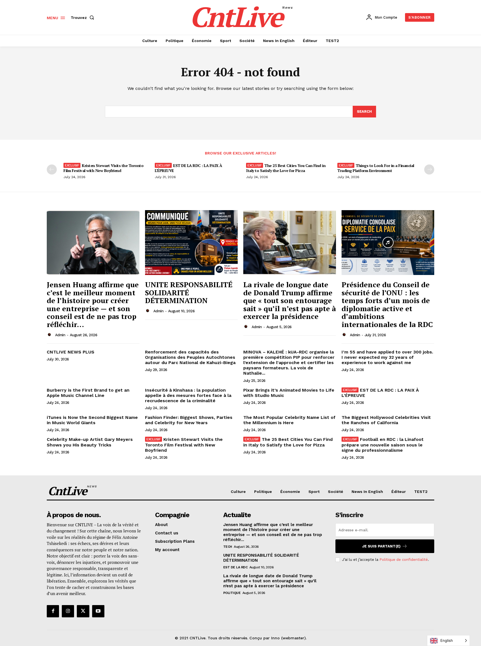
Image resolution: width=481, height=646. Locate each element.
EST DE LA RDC (235, 567)
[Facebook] (53, 611)
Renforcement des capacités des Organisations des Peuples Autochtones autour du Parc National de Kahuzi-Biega (190, 357)
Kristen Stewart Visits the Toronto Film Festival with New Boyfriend (103, 168)
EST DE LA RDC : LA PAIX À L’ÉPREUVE (188, 168)
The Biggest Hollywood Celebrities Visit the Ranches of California (386, 420)
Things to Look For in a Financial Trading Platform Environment (375, 168)
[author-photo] (50, 335)
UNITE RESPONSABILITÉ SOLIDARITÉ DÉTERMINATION (188, 292)
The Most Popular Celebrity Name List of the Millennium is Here (289, 420)
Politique (232, 593)
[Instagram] (68, 611)
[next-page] (429, 169)
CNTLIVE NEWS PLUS (70, 352)
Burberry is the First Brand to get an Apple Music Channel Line (88, 392)
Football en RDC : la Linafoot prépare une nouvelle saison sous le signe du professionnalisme (383, 445)
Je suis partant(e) (381, 546)
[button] (83, 17)
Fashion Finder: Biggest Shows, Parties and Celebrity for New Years (188, 420)
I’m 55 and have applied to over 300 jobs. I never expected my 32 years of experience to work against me (387, 357)
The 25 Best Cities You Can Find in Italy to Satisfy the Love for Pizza (285, 168)
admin (60, 335)
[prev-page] (52, 169)
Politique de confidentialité (403, 559)
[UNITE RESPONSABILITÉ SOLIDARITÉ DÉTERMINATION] (191, 242)
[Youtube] (98, 611)
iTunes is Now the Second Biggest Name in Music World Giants (92, 420)
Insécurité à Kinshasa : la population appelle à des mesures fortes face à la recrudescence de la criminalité (188, 395)
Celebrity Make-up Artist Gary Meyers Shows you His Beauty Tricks (90, 442)
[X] (83, 611)
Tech (227, 547)
